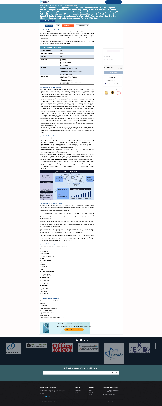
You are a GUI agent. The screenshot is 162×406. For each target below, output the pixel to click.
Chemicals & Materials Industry (56, 5)
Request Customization (82, 25)
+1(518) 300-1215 (110, 80)
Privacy (113, 401)
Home (41, 5)
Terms (109, 401)
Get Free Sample (113, 72)
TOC (58, 25)
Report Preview (49, 25)
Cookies (118, 401)
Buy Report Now (114, 51)
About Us (91, 392)
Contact (90, 394)
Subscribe (115, 372)
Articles (76, 392)
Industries (46, 5)
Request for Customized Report (74, 329)
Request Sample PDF (68, 25)
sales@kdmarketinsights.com (113, 83)
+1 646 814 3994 (114, 2)
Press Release (78, 390)
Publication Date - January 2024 (47, 20)
